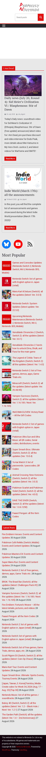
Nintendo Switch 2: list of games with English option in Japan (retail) (28, 427)
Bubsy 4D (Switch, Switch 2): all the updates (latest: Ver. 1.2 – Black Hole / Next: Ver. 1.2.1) (20, 706)
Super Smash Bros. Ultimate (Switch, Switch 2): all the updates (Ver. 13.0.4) (26, 452)
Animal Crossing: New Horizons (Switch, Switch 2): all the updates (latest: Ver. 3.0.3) (27, 478)
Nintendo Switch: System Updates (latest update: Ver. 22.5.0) (25, 306)
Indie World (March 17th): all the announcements (21, 193)
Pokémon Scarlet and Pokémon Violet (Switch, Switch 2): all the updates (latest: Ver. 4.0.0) (27, 491)
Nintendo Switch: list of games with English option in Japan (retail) (27, 282)
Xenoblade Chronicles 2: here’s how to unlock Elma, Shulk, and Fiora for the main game (27, 348)
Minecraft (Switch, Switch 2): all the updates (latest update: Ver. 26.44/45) (27, 386)
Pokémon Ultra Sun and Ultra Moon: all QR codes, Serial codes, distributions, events (26, 440)
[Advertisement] (23, 43)
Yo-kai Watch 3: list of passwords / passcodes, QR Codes (26, 465)
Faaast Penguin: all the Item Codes (18, 616)
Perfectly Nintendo (23, 747)
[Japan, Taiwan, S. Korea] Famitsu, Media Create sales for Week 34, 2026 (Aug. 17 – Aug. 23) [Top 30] (22, 686)
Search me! (41, 17)
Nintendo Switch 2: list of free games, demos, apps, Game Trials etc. (26, 373)
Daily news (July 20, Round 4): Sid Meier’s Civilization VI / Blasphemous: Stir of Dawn (21, 104)
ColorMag (23, 750)
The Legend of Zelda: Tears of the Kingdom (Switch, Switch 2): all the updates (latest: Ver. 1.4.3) (28, 361)
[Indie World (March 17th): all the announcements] (23, 178)
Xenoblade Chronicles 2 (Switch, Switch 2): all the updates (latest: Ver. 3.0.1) (28, 335)
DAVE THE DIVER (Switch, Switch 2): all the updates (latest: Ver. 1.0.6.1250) (28, 503)
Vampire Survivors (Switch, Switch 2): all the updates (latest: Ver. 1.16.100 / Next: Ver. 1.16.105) (21, 596)
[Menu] (4, 26)
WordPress (6, 750)
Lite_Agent (21, 114)
